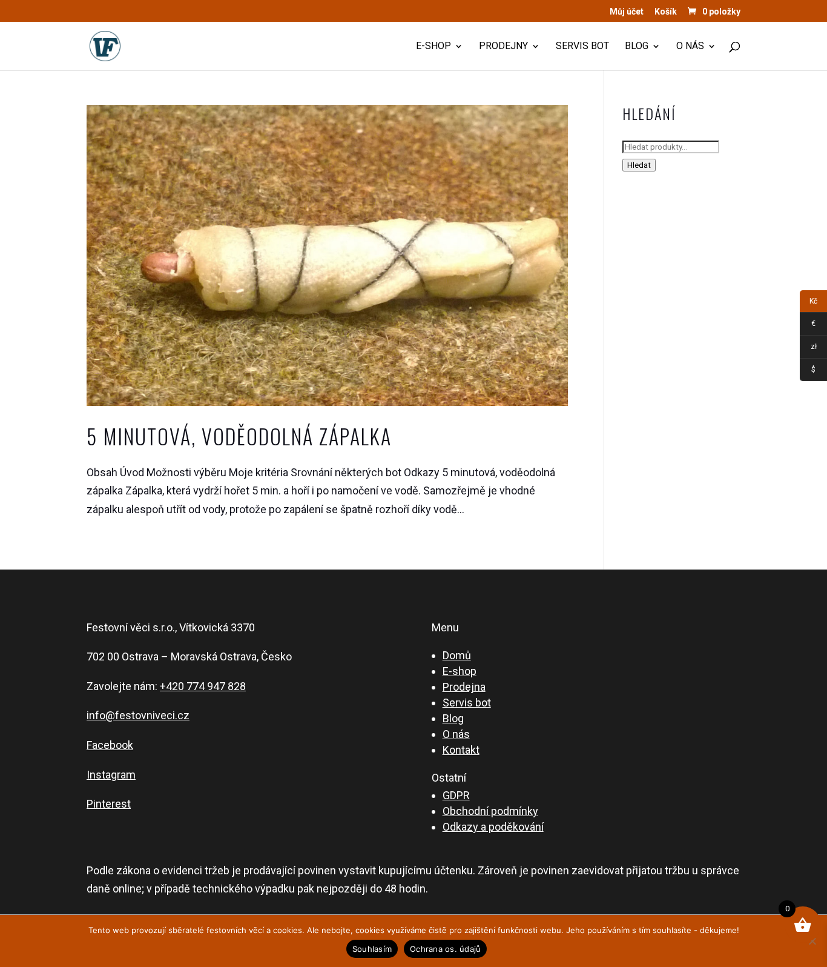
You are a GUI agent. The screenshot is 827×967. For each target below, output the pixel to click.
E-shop (433, 47)
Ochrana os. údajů (445, 949)
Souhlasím (372, 949)
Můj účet (627, 11)
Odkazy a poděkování (493, 826)
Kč (808, 303)
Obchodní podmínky (490, 811)
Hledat (639, 165)
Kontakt (461, 749)
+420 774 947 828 (203, 686)
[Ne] (812, 941)
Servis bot (582, 47)
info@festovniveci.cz (138, 715)
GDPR (456, 795)
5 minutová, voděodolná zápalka (239, 435)
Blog (636, 47)
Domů (457, 655)
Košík (665, 11)
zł (808, 348)
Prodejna (464, 686)
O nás (690, 47)
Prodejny (503, 47)
